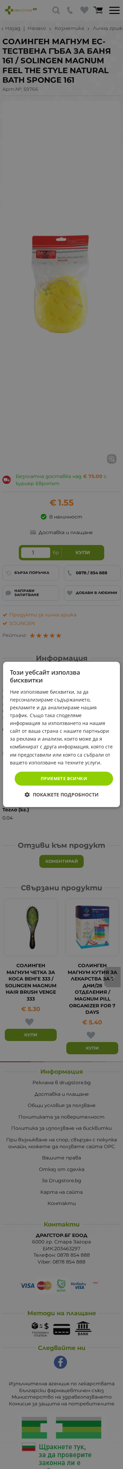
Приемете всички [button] (64, 778)
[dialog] (61, 734)
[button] (62, 795)
